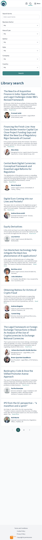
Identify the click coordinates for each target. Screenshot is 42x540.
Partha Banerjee (17, 388)
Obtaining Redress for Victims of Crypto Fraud (20, 291)
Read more (12, 110)
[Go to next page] (30, 430)
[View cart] (26, 4)
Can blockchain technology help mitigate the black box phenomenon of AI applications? (20, 253)
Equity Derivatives (13, 226)
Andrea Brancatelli (18, 213)
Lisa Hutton (15, 237)
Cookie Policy (21, 531)
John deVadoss (16, 276)
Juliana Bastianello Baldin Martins (23, 350)
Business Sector (8, 22)
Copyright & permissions (24, 537)
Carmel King (15, 313)
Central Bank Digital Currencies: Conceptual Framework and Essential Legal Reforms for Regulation (20, 167)
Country (5, 64)
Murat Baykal (16, 185)
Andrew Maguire (17, 306)
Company (6, 56)
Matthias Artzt (16, 269)
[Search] (30, 4)
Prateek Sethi (16, 113)
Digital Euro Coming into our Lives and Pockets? (18, 200)
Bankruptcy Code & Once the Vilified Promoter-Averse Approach (18, 374)
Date (4, 47)
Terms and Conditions (21, 528)
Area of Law (7, 30)
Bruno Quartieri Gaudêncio (21, 357)
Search (21, 73)
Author (5, 39)
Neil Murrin (15, 418)
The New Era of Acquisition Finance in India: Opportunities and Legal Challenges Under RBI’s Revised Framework (21, 95)
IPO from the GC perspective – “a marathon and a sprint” (20, 404)
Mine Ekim (15, 150)
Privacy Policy (21, 534)
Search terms (7, 14)
